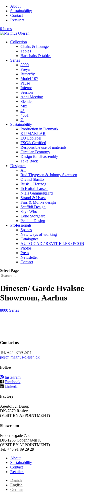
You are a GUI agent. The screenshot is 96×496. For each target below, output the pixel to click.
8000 (24, 65)
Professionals (20, 225)
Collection (18, 42)
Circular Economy (35, 152)
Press (24, 253)
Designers (18, 165)
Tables (25, 51)
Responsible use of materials (43, 147)
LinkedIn (12, 386)
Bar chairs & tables (35, 55)
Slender (26, 101)
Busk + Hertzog (33, 184)
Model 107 (29, 78)
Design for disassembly (39, 156)
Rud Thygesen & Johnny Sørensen (48, 175)
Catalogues (29, 239)
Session (26, 92)
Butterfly (27, 74)
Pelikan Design (32, 220)
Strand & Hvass (33, 198)
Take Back (29, 161)
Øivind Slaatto (32, 179)
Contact (16, 15)
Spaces (26, 230)
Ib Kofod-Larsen (34, 188)
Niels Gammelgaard (36, 193)
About (15, 6)
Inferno (26, 88)
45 (22, 110)
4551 (24, 115)
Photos (25, 248)
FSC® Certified (33, 143)
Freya (25, 69)
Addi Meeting (31, 97)
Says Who (28, 211)
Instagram (12, 377)
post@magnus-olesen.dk (20, 357)
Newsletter (29, 257)
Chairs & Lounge (34, 46)
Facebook (12, 382)
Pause (25, 83)
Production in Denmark (39, 129)
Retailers (17, 20)
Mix (23, 106)
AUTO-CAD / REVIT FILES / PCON (52, 243)
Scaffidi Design (33, 207)
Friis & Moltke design (38, 202)
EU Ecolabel (30, 138)
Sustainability (21, 11)
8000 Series (9, 310)
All (23, 170)
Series (15, 60)
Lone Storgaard (33, 216)
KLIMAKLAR (33, 133)
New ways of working (38, 234)
